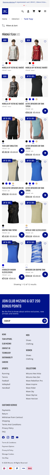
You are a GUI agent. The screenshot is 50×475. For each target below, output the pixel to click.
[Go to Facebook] (3, 437)
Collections (31, 368)
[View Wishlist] (39, 11)
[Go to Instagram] (8, 437)
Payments (6, 410)
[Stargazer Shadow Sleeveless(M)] (13, 252)
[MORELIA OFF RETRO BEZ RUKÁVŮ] (13, 50)
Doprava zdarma (8, 2)
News (4, 334)
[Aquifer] (34, 99)
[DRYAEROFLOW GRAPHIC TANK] (37, 252)
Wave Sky (30, 391)
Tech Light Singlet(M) (10, 146)
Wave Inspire (31, 384)
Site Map (5, 458)
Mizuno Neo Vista (33, 373)
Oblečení (15, 19)
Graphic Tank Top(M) (9, 230)
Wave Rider (31, 388)
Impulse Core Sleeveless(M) (36, 230)
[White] (3, 63)
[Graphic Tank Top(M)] (13, 212)
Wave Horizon (32, 398)
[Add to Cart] (45, 111)
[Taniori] (3, 226)
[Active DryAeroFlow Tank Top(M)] (37, 86)
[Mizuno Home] (5, 11)
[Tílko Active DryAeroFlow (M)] (13, 170)
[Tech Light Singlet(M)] (13, 128)
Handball (6, 388)
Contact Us (6, 348)
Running (5, 373)
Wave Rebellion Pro (34, 380)
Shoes (28, 340)
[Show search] (22, 11)
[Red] (10, 63)
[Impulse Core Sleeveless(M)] (37, 212)
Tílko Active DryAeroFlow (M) (13, 188)
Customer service (9, 405)
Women (29, 350)
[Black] (7, 63)
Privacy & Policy (7, 450)
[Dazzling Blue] (30, 99)
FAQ (4, 431)
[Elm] (37, 99)
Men (27, 335)
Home (4, 19)
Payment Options (8, 446)
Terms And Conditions (11, 424)
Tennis (5, 377)
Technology (6, 353)
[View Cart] (34, 11)
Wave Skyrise (31, 395)
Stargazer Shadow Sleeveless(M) (9, 271)
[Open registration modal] (28, 11)
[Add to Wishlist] (21, 41)
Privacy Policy (7, 428)
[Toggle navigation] (45, 11)
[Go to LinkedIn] (12, 437)
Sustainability (7, 357)
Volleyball (6, 384)
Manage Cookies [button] (8, 454)
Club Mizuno (6, 343)
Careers (5, 362)
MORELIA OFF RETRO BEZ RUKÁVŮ (13, 67)
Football (5, 380)
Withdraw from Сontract (12, 417)
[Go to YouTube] (17, 437)
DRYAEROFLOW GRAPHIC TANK (35, 269)
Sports (5, 368)
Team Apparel (7, 339)
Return (5, 414)
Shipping (6, 421)
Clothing (29, 344)
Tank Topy (28, 19)
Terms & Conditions (9, 442)
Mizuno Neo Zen (33, 377)
